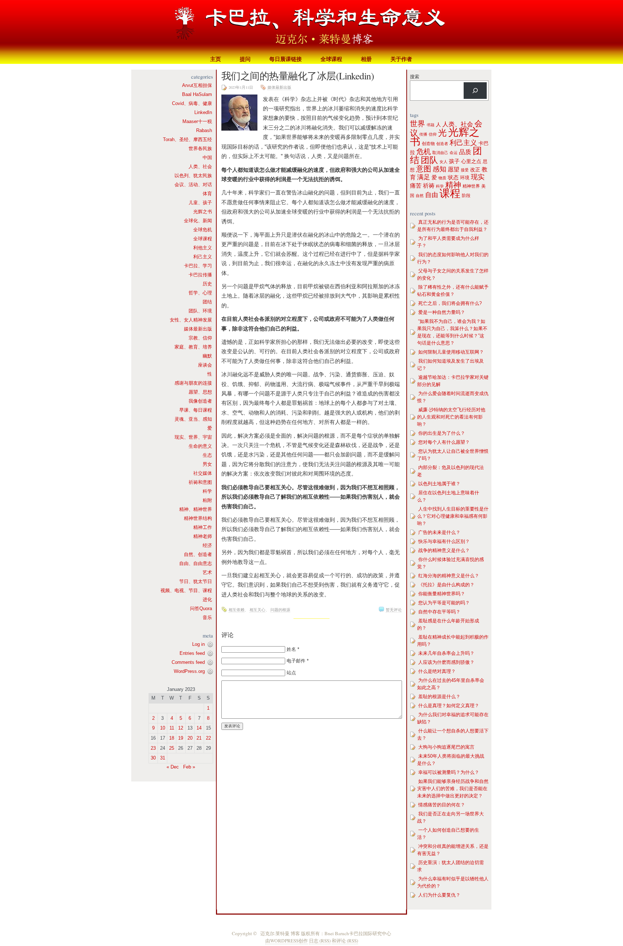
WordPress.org (189, 671)
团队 (429, 160)
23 (153, 748)
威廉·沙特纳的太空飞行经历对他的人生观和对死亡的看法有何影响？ (451, 417)
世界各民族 (200, 148)
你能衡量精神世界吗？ (441, 593)
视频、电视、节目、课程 (186, 590)
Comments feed (188, 662)
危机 (423, 152)
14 (199, 728)
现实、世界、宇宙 (193, 437)
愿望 (453, 169)
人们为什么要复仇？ (439, 895)
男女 (207, 464)
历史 (207, 283)
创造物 (428, 143)
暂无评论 (394, 609)
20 (190, 738)
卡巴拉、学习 (198, 265)
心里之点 (471, 161)
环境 (464, 177)
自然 (420, 195)
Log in (198, 644)
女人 (443, 161)
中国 (207, 157)
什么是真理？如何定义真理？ (448, 705)
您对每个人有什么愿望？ (444, 442)
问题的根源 (280, 609)
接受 (465, 170)
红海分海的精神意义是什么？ (448, 575)
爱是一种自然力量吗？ (441, 312)
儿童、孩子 (200, 202)
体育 (207, 193)
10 (162, 728)
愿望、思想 (200, 392)
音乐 (207, 617)
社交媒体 (202, 473)
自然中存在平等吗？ (439, 611)
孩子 (454, 161)
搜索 (414, 76)
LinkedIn (203, 112)
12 (180, 728)
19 (180, 738)
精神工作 (202, 527)
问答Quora (201, 608)
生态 (207, 455)
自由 (431, 194)
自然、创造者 (198, 554)
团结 (207, 302)
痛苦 (415, 185)
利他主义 (202, 247)
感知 (439, 169)
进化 (207, 599)
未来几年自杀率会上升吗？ (446, 653)
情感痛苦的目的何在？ (441, 804)
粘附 (207, 500)
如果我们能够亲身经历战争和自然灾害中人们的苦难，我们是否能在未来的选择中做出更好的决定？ (453, 788)
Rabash (204, 130)
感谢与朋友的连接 (193, 383)
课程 (449, 193)
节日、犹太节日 (195, 581)
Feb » (189, 767)
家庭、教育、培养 (193, 347)
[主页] (311, 27)
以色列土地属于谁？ (439, 483)
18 (171, 738)
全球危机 (202, 229)
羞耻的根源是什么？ (439, 696)
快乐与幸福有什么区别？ (444, 541)
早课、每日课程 (195, 410)
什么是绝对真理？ (437, 671)
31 (162, 758)
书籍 (430, 125)
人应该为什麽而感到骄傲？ (446, 662)
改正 (475, 169)
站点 (291, 672)
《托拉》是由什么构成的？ (446, 584)
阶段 (466, 195)
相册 (366, 59)
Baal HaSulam (197, 94)
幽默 (207, 356)
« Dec (173, 767)
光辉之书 (202, 211)
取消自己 (440, 152)
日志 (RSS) (320, 940)
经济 (207, 545)
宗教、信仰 (200, 338)
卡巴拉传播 (200, 274)
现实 (478, 177)
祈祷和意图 (200, 482)
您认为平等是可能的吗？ (444, 602)
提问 (245, 59)
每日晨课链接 (285, 59)
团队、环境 (200, 311)
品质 (465, 152)
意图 (423, 169)
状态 (453, 177)
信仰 (433, 134)
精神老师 (202, 536)
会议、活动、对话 (193, 184)
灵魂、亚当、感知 (193, 419)
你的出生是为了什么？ (441, 433)
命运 (454, 152)
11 (171, 728)
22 (208, 738)
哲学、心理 (200, 292)
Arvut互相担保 (197, 85)
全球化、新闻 (198, 220)
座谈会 (205, 365)
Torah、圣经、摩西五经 (187, 139)
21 (199, 738)
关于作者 (401, 59)
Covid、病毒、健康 (192, 103)
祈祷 (428, 185)
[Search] (475, 90)
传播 (423, 134)
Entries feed (192, 653)
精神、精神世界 (195, 509)
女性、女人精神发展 (191, 320)
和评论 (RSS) (345, 940)
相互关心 (257, 609)
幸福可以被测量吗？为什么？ (448, 772)
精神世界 (471, 186)
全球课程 (331, 59)
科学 (207, 491)
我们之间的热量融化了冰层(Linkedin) (297, 75)
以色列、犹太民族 (193, 175)
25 (171, 748)
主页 (215, 59)
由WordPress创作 (286, 940)
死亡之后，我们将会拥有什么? (450, 303)
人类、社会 (200, 166)
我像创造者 (200, 401)
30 (153, 758)
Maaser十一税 (197, 121)
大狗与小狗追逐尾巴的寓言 (446, 747)
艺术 (207, 572)
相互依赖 (236, 609)
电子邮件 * (298, 660)
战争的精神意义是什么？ (444, 550)
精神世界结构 (198, 518)
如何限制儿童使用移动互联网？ (451, 352)
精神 (453, 184)
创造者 (442, 143)
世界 (417, 123)
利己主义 (202, 256)
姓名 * (293, 649)
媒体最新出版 (198, 329)
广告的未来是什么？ (439, 532)
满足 (423, 177)
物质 (442, 178)
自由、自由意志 (195, 563)
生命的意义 (200, 446)
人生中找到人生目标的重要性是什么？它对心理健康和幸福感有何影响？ (453, 516)
